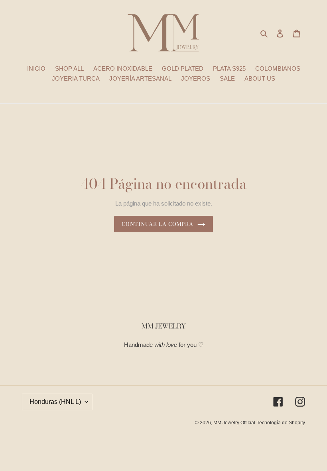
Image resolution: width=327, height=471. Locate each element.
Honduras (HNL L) (55, 401)
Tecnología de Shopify (281, 422)
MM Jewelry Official (234, 422)
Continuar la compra (158, 224)
